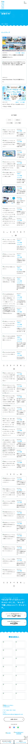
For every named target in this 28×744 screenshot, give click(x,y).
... (7, 232)
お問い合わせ (14, 719)
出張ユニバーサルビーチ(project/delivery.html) (7, 742)
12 (14, 369)
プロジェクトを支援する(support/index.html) (14, 615)
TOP (2, 24)
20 (16, 235)
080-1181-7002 (10, 710)
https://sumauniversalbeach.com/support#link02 (14, 622)
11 (21, 474)
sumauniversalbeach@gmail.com (13, 713)
